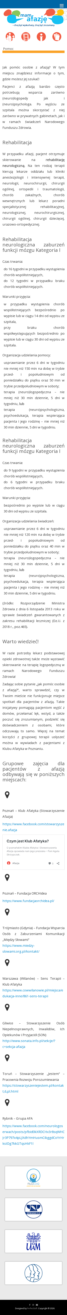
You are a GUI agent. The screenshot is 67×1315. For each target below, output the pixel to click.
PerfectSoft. (32, 1308)
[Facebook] (29, 1305)
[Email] (37, 1305)
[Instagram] (33, 1305)
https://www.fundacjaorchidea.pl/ (28, 901)
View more (12, 35)
